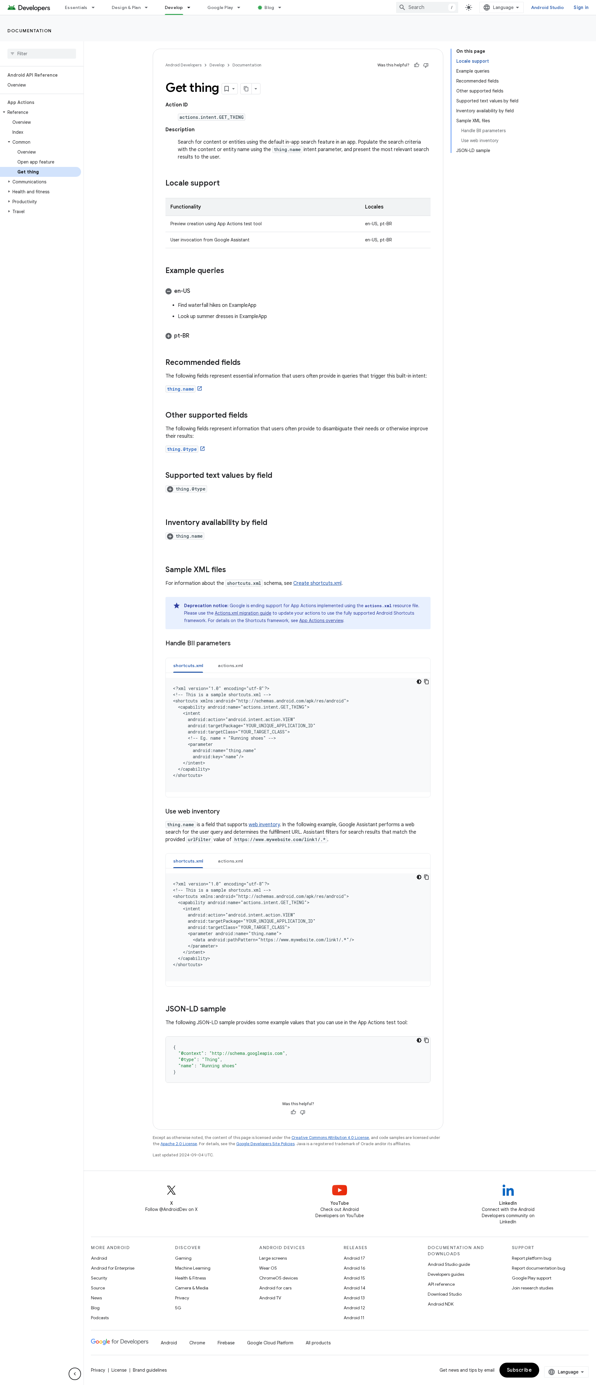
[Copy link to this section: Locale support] (226, 183)
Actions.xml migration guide (243, 613)
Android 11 (354, 1317)
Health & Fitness (190, 1278)
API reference (441, 1284)
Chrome (197, 1343)
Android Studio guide (449, 1264)
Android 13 (354, 1298)
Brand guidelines (150, 1370)
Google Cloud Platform (270, 1343)
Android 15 (354, 1278)
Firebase (226, 1343)
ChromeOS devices (278, 1278)
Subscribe (519, 1370)
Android (99, 1258)
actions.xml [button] (230, 665)
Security (99, 1278)
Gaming (183, 1258)
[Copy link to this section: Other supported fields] (254, 415)
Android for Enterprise (112, 1268)
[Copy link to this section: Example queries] (230, 271)
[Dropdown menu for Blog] (282, 7)
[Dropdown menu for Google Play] (241, 7)
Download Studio (445, 1294)
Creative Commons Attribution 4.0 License (330, 1137)
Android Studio (547, 7)
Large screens (273, 1258)
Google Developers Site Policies (265, 1143)
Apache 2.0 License (178, 1143)
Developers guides (446, 1274)
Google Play (220, 7)
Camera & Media (191, 1288)
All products (318, 1343)
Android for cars (275, 1288)
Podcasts (100, 1317)
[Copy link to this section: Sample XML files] (232, 570)
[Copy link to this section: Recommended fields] (247, 363)
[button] (40, 112)
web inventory (264, 825)
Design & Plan (126, 7)
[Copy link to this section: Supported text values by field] (278, 476)
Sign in (581, 7)
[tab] (188, 665)
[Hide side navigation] (75, 1374)
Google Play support (531, 1278)
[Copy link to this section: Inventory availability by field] (273, 523)
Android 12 (354, 1308)
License (119, 1370)
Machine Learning (192, 1268)
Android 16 (354, 1268)
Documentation (29, 31)
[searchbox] (41, 54)
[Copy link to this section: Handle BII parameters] (237, 644)
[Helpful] (416, 65)
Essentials (76, 7)
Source (98, 1288)
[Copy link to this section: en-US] (196, 291)
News (96, 1298)
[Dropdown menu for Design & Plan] (149, 7)
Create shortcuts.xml (317, 583)
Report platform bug (531, 1258)
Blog (269, 7)
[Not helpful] (426, 65)
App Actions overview (321, 620)
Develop (174, 7)
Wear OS (268, 1268)
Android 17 (354, 1258)
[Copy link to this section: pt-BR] (195, 336)
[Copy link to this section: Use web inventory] (226, 812)
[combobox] (427, 7)
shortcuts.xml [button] (188, 665)
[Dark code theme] (419, 681)
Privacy (182, 1298)
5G (178, 1308)
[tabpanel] (298, 735)
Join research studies (532, 1288)
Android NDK (441, 1304)
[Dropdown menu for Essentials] (96, 7)
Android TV (270, 1298)
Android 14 (354, 1288)
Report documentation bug (538, 1268)
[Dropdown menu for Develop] (191, 7)
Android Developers (183, 65)
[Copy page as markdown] (246, 88)
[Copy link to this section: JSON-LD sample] (232, 1009)
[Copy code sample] (426, 681)
